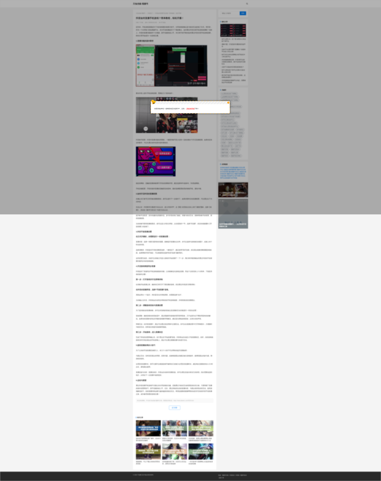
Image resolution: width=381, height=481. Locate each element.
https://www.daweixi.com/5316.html (184, 400)
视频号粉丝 (243, 475)
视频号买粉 (225, 475)
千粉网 (139, 475)
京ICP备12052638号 (147, 475)
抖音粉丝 (232, 475)
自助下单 (221, 478)
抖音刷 (237, 475)
